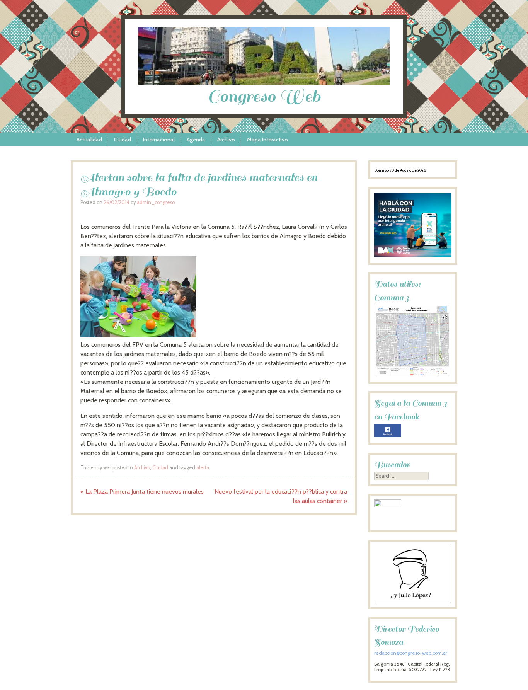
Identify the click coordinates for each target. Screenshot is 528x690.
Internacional (159, 139)
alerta (202, 467)
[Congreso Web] (264, 82)
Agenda (196, 139)
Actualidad (89, 139)
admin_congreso (156, 202)
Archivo (226, 139)
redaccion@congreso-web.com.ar (410, 653)
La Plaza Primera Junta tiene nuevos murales (142, 491)
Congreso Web (264, 96)
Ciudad (122, 139)
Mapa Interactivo (267, 139)
